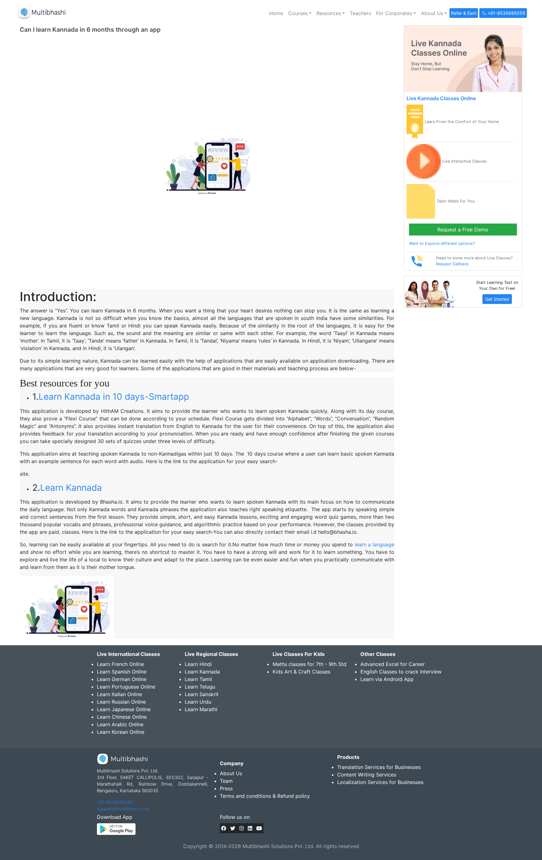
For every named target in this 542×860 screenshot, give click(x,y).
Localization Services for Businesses (380, 782)
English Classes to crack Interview (401, 671)
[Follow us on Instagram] (241, 828)
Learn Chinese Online (122, 717)
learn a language (374, 544)
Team (226, 781)
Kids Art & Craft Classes (301, 671)
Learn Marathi (201, 709)
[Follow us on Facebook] (223, 828)
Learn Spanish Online (121, 671)
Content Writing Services (366, 774)
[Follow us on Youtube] (259, 828)
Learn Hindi (198, 664)
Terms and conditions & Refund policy (265, 796)
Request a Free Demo (462, 229)
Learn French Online (120, 664)
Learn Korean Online (120, 732)
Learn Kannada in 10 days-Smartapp (114, 396)
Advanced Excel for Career (392, 664)
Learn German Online (121, 679)
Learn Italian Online (119, 694)
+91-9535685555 (115, 802)
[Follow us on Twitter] (232, 828)
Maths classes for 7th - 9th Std (309, 664)
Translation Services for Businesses (379, 767)
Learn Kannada (71, 487)
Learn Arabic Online (120, 724)
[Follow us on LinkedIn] (250, 828)
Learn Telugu (200, 687)
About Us (231, 773)
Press (226, 788)
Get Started (497, 299)
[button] (300, 13)
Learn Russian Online (121, 702)
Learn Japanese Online (124, 709)
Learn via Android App (387, 679)
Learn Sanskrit (202, 694)
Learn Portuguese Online (126, 687)
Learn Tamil (198, 679)
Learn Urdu (198, 702)
